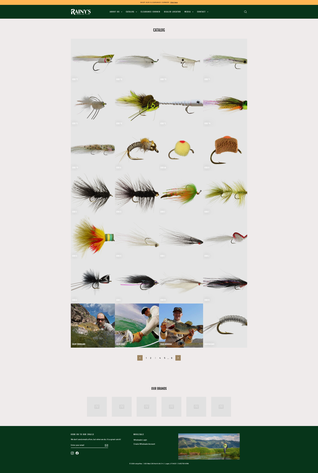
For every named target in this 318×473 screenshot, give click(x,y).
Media (188, 12)
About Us (115, 12)
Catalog (130, 12)
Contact (201, 12)
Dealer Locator (172, 12)
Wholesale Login (140, 440)
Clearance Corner (150, 12)
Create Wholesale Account (144, 444)
